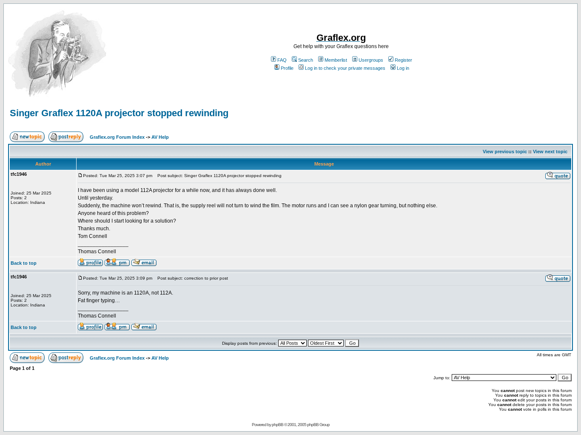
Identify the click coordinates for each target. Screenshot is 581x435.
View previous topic (505, 151)
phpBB (277, 424)
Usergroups (371, 60)
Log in (403, 68)
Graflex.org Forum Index (117, 137)
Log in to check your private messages (345, 68)
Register (403, 60)
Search (305, 60)
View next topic (550, 151)
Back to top (24, 263)
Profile (287, 68)
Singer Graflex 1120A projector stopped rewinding (119, 113)
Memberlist (336, 60)
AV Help (160, 137)
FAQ (282, 60)
